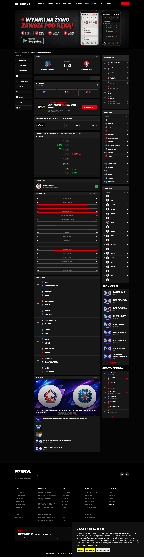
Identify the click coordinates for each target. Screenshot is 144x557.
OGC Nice (110, 156)
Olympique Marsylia (114, 120)
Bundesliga (18, 507)
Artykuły (41, 4)
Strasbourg (111, 181)
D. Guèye (112, 240)
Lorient (110, 152)
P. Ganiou (112, 257)
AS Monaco (111, 134)
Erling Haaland (90, 498)
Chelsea (64, 511)
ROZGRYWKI (67, 4)
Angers (110, 174)
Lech (63, 520)
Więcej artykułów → (115, 362)
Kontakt (111, 498)
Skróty (79, 4)
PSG (63, 514)
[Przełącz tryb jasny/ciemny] (116, 4)
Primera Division (20, 504)
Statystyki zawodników (81, 77)
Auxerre (110, 178)
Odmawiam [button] (90, 550)
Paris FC (110, 160)
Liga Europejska (20, 495)
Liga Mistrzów (19, 492)
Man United (65, 501)
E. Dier (111, 262)
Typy (87, 4)
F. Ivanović (112, 231)
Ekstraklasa (19, 498)
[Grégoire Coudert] (38, 186)
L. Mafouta (112, 209)
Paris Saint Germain (114, 145)
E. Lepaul (112, 275)
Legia (63, 517)
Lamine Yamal (89, 514)
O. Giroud (112, 235)
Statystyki (62, 77)
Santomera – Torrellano (46, 511)
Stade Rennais (112, 149)
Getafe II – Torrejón (44, 492)
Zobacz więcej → (115, 106)
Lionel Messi (89, 495)
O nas (110, 492)
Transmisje (39, 77)
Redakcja (112, 495)
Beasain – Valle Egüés (45, 514)
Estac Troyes (112, 163)
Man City (64, 504)
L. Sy (111, 271)
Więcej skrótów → (115, 416)
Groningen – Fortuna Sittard (47, 517)
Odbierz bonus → (89, 107)
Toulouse (111, 171)
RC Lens (110, 123)
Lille (109, 127)
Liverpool (65, 498)
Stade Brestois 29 (113, 138)
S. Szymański (113, 253)
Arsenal (64, 507)
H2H (70, 77)
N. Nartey (112, 249)
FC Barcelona (66, 492)
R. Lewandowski (90, 517)
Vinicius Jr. (88, 504)
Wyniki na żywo (54, 4)
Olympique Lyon (112, 131)
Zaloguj (125, 4)
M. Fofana (112, 222)
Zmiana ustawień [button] (103, 550)
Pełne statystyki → (94, 193)
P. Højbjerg (112, 266)
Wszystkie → (95, 377)
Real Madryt (66, 495)
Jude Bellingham (90, 507)
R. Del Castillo (113, 244)
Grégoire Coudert (48, 185)
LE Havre (110, 167)
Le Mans (110, 141)
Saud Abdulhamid (114, 226)
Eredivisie (18, 511)
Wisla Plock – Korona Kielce (47, 495)
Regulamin (112, 501)
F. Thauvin (112, 204)
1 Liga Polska (19, 517)
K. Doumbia (112, 213)
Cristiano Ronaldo (91, 492)
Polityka (112, 504)
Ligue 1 (17, 514)
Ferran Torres (113, 196)
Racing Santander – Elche (46, 507)
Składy (54, 77)
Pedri (87, 511)
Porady (108, 4)
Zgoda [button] (80, 550)
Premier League (19, 501)
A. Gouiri (112, 200)
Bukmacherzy (97, 4)
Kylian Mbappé (89, 501)
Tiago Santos (113, 279)
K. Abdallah (113, 218)
